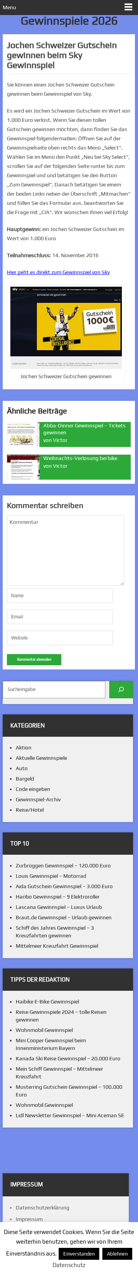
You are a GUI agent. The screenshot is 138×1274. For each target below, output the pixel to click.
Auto (22, 768)
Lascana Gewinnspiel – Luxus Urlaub (59, 907)
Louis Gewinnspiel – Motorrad (51, 876)
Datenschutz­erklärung (42, 1207)
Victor (60, 440)
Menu (9, 7)
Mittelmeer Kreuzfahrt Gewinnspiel (57, 946)
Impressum (29, 1219)
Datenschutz (69, 1265)
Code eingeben (33, 789)
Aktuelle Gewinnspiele (41, 758)
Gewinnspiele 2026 (69, 20)
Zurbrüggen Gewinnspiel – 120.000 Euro (63, 865)
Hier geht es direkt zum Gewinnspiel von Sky (58, 272)
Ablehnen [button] (117, 1254)
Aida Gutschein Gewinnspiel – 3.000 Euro (64, 886)
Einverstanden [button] (79, 1254)
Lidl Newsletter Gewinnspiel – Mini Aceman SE (70, 1115)
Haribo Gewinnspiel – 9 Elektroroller (58, 897)
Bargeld (25, 779)
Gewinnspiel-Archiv (38, 799)
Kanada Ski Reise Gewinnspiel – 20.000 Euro (68, 1058)
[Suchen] (121, 689)
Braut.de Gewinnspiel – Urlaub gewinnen (64, 917)
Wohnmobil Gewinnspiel (44, 1030)
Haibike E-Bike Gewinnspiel (47, 1001)
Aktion (23, 747)
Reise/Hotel (30, 810)
